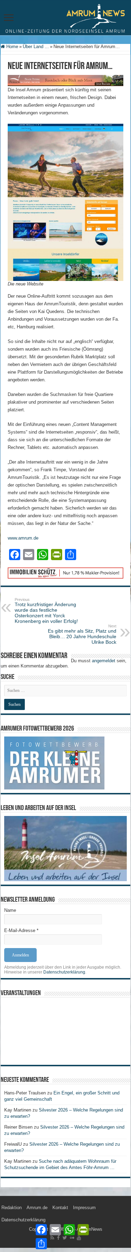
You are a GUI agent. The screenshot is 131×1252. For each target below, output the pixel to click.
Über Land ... (36, 46)
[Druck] (65, 572)
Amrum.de (37, 1207)
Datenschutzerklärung (64, 972)
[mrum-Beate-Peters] (65, 80)
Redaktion (11, 1207)
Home (11, 46)
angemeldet (103, 660)
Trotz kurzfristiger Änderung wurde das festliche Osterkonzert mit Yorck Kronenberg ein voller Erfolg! (46, 610)
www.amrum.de (23, 538)
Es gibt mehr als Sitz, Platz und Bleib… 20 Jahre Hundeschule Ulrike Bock (82, 634)
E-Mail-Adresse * (21, 930)
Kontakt (60, 1207)
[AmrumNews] (65, 18)
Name (10, 910)
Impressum (84, 1207)
